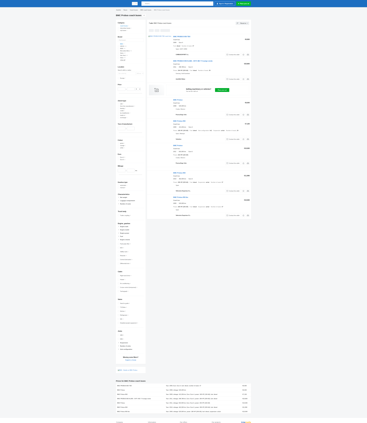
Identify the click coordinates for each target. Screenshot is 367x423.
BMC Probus (178, 100)
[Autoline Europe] (123, 3)
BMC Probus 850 (179, 121)
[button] (243, 54)
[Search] (143, 3)
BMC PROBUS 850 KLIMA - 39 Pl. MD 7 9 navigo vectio (193, 61)
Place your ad (222, 90)
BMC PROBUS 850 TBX (181, 36)
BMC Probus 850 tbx (180, 197)
